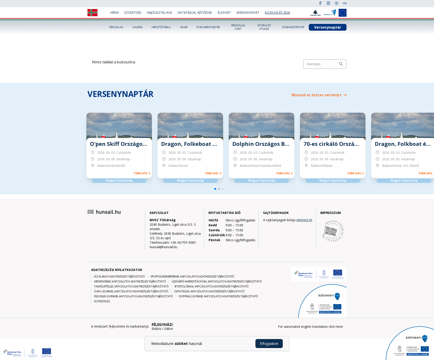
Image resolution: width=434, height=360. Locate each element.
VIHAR (184, 27)
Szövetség (132, 12)
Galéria (137, 27)
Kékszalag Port (238, 27)
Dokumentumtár (208, 27)
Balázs (156, 328)
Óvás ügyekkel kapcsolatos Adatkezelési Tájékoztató (131, 291)
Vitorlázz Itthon (264, 27)
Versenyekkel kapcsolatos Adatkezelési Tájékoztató (130, 281)
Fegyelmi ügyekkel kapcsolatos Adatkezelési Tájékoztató (133, 296)
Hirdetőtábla (161, 27)
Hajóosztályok (159, 12)
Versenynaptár (327, 27)
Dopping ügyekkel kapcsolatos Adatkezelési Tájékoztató (218, 296)
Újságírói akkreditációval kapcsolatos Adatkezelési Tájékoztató (217, 281)
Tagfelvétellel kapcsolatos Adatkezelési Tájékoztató (131, 286)
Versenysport (247, 12)
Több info (141, 173)
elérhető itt (304, 220)
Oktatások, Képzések (194, 12)
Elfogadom (269, 343)
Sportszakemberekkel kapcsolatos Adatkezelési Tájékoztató (192, 276)
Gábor (168, 328)
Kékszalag (116, 27)
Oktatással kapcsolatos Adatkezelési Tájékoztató (209, 291)
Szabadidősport (293, 27)
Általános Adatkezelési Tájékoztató (119, 276)
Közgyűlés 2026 (277, 12)
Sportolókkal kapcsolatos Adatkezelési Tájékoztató (211, 286)
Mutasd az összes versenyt (317, 94)
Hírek (114, 12)
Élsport (224, 12)
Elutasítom (240, 343)
